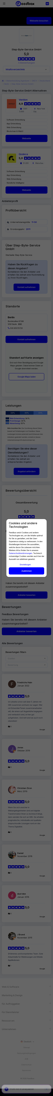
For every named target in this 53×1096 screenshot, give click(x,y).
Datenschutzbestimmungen (20, 553)
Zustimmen (26, 571)
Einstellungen (25, 564)
